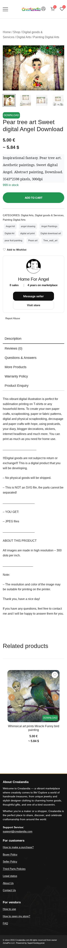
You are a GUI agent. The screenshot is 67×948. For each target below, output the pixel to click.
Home (7, 32)
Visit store (33, 305)
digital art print (27, 233)
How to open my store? (16, 916)
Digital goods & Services (49, 215)
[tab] (33, 339)
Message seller (33, 296)
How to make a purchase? (18, 847)
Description (13, 338)
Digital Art (9, 233)
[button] (58, 52)
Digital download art (51, 233)
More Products (15, 367)
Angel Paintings (49, 226)
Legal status (10, 875)
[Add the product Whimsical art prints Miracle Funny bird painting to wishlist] (55, 675)
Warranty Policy (16, 376)
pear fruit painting (13, 240)
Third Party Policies (14, 868)
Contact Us (9, 890)
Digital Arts (24, 37)
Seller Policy (10, 861)
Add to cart (33, 197)
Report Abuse (12, 318)
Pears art (32, 240)
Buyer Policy (10, 854)
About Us (8, 883)
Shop (16, 32)
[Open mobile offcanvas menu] (5, 9)
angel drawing (28, 226)
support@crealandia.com (17, 831)
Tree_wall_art (50, 240)
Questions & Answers (20, 358)
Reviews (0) (13, 348)
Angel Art (10, 226)
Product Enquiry (16, 385)
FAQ (5, 923)
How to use (9, 908)
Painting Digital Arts (46, 37)
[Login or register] (43, 10)
